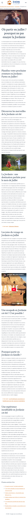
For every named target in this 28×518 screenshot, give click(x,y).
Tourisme (17, 6)
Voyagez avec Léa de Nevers (7, 6)
